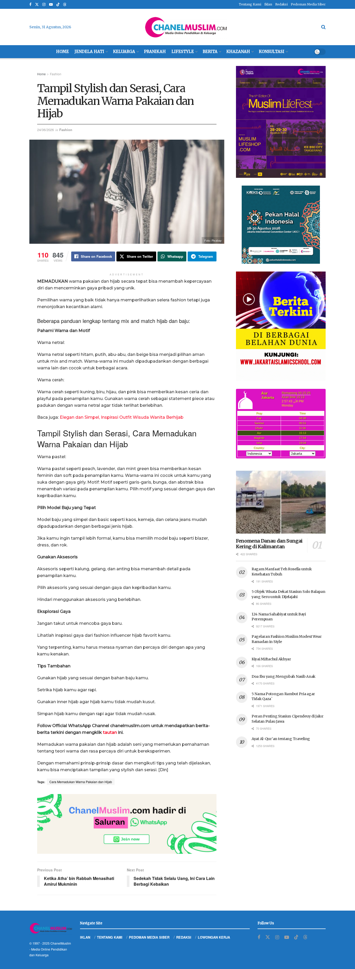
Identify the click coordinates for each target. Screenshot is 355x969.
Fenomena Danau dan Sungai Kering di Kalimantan (269, 544)
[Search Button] (323, 27)
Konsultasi (271, 51)
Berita (210, 51)
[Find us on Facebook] (30, 4)
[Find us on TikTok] (58, 4)
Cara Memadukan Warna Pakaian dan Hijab (80, 782)
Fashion (55, 74)
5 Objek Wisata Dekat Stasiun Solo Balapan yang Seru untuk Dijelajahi (288, 594)
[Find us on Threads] (64, 4)
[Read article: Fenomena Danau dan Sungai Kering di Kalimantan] (281, 502)
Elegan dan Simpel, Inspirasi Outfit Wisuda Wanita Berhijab (121, 417)
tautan (110, 732)
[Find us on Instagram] (43, 4)
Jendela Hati (89, 51)
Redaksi (281, 4)
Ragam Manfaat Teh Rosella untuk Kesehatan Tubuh (282, 572)
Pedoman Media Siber (308, 4)
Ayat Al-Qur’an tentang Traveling (281, 738)
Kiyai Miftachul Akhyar (271, 659)
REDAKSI (183, 937)
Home (62, 51)
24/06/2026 (45, 129)
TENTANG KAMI (109, 937)
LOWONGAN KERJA (214, 937)
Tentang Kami (250, 4)
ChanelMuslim (60, 943)
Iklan (268, 4)
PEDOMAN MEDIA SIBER (149, 937)
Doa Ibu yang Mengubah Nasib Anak (283, 676)
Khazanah (238, 51)
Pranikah (155, 51)
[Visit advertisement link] (126, 824)
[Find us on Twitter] (37, 4)
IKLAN (85, 937)
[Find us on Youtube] (51, 4)
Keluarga (124, 51)
